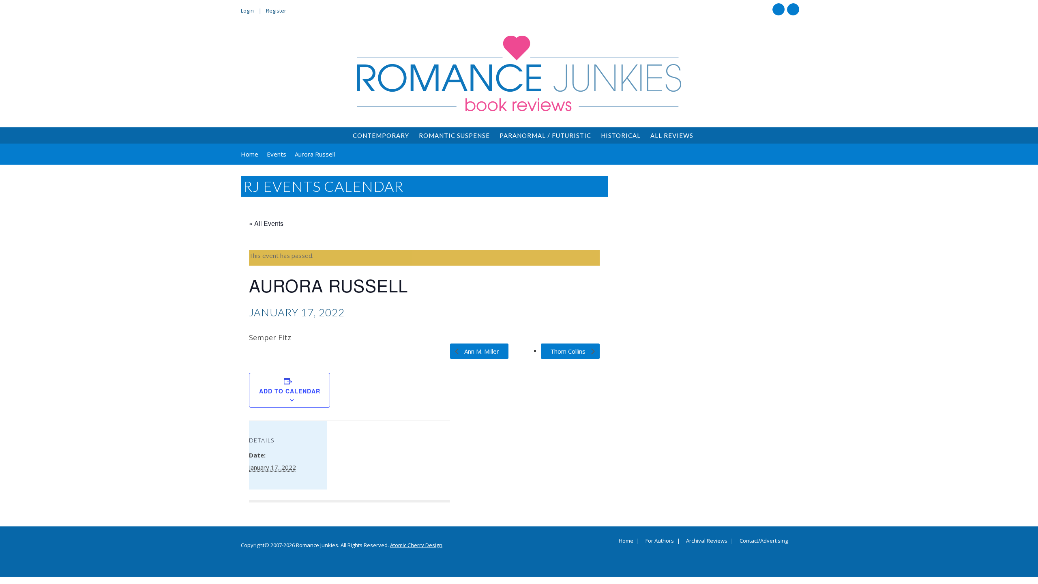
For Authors (660, 541)
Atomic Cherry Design (416, 545)
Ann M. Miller (481, 351)
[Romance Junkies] (519, 73)
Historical (621, 135)
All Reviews (671, 135)
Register (276, 10)
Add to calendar (289, 391)
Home (626, 541)
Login (247, 10)
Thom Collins (568, 351)
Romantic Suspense (454, 135)
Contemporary (381, 135)
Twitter (793, 9)
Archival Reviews (706, 541)
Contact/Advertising (764, 541)
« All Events (266, 223)
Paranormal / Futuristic (545, 135)
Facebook (778, 9)
